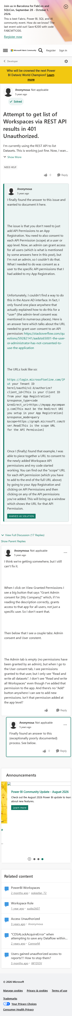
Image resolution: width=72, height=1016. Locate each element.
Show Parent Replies (13, 541)
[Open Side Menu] (5, 50)
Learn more (13, 807)
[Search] (40, 50)
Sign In (63, 50)
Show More (14, 157)
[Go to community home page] (23, 50)
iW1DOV (36, 963)
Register (51, 50)
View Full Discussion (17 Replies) (24, 535)
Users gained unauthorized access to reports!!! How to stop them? (36, 956)
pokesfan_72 (39, 893)
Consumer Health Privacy (18, 1009)
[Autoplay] (29, 859)
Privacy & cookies (37, 990)
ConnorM (34, 943)
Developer (12, 61)
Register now (13, 36)
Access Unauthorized (25, 919)
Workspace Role (22, 903)
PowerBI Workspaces (25, 888)
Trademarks (10, 998)
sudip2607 (33, 908)
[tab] (34, 859)
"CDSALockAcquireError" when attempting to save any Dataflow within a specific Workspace (39, 936)
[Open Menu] (66, 61)
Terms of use (59, 990)
